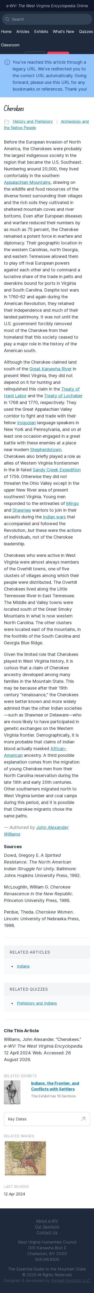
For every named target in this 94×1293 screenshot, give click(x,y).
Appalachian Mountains (27, 182)
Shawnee (22, 510)
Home (6, 31)
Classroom (10, 45)
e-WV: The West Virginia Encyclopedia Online (47, 5)
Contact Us (47, 1232)
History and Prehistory (33, 121)
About (47, 1220)
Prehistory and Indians (37, 1003)
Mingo (72, 503)
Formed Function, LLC (70, 1280)
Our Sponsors (47, 1226)
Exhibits (41, 31)
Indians (23, 966)
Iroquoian (26, 422)
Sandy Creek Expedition (57, 469)
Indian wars (54, 516)
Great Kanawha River (50, 368)
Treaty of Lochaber (63, 395)
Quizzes (86, 31)
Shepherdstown (45, 449)
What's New (63, 31)
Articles (22, 31)
